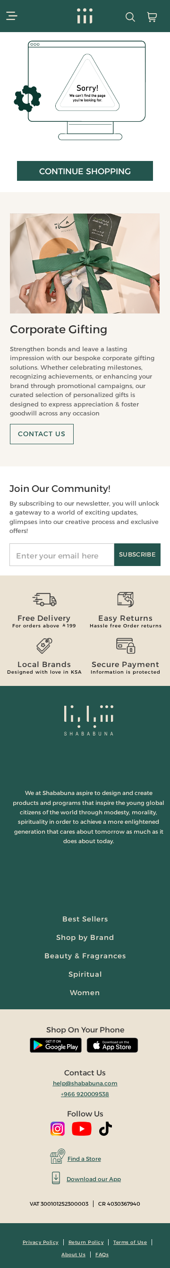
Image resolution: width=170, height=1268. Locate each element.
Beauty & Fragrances (85, 955)
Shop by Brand (85, 937)
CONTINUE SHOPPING (85, 171)
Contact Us (42, 434)
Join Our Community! (59, 488)
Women (85, 992)
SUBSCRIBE (137, 554)
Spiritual (85, 974)
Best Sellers (85, 918)
